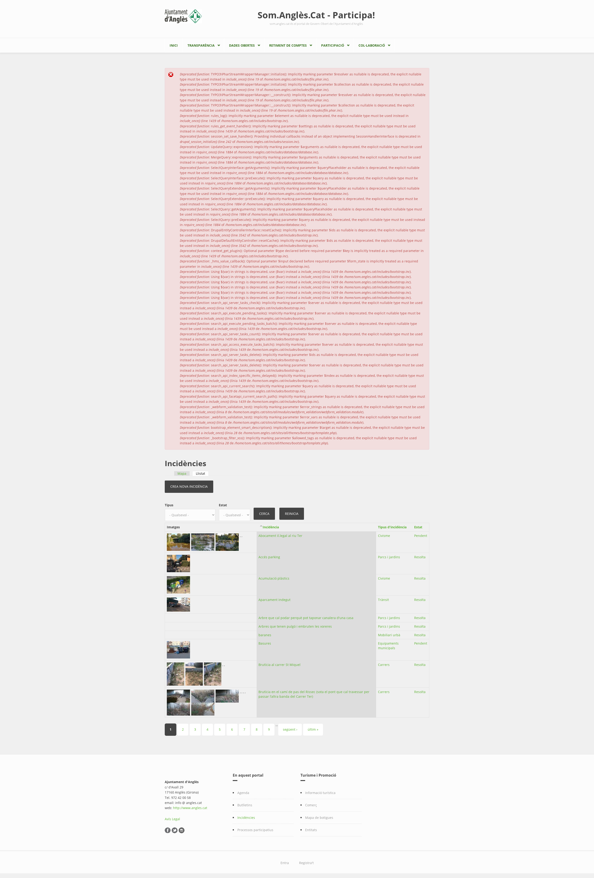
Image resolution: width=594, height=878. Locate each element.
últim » (313, 729)
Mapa (182, 473)
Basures (264, 643)
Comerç (311, 805)
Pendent (420, 535)
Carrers (384, 664)
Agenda (243, 793)
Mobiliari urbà (389, 635)
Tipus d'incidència (392, 527)
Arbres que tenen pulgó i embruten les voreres (295, 626)
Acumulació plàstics (273, 578)
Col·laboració (371, 45)
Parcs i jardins (389, 557)
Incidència (271, 527)
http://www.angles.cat (190, 808)
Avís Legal (172, 819)
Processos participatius (255, 830)
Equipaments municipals (388, 645)
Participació (332, 45)
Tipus (169, 505)
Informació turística (320, 793)
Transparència (201, 45)
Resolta (420, 557)
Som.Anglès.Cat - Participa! (316, 14)
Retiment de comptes (288, 45)
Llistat (202, 473)
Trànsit (383, 599)
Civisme (384, 535)
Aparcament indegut (274, 599)
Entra (285, 863)
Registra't (306, 863)
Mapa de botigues (319, 817)
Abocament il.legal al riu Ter (280, 535)
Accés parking (269, 557)
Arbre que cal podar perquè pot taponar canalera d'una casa (305, 618)
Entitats (311, 830)
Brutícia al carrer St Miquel (279, 664)
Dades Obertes (242, 45)
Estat (223, 505)
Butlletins (244, 805)
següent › (290, 729)
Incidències (246, 817)
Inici (174, 45)
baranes (264, 635)
